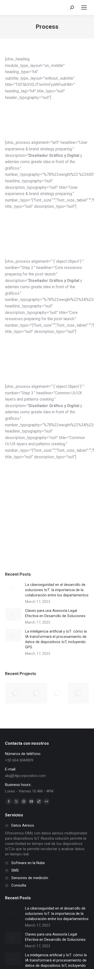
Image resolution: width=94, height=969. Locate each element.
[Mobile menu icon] (84, 7)
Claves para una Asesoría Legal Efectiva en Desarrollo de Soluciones (55, 613)
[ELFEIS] (36, 693)
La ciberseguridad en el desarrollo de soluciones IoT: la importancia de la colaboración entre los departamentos (56, 589)
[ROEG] (57, 693)
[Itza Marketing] (15, 693)
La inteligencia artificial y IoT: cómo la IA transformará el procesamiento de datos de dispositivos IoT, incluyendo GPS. (56, 639)
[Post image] (13, 588)
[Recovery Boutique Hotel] (78, 693)
